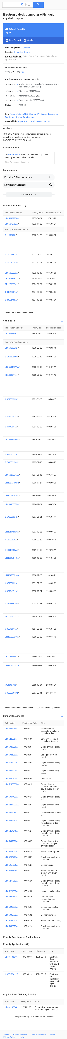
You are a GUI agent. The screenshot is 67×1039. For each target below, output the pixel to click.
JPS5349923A (11, 907)
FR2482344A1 (11, 375)
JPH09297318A (12, 637)
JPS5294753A (11, 857)
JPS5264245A (11, 831)
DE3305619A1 (11, 462)
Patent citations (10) (19, 114)
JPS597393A (11, 333)
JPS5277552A (11, 881)
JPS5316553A (11, 926)
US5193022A (11, 583)
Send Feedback (20, 1035)
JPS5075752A (11, 224)
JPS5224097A (11, 891)
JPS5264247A (11, 820)
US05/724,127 (11, 974)
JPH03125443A (12, 558)
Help (22, 1037)
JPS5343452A (11, 851)
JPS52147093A (12, 805)
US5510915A (11, 629)
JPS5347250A (11, 841)
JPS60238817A (12, 475)
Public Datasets (39, 1035)
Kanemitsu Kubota (22, 52)
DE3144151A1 (11, 416)
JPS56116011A (12, 367)
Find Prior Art (15, 40)
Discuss (46, 121)
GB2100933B (11, 399)
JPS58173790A (12, 439)
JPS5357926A (11, 865)
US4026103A (11, 300)
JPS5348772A (11, 915)
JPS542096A (11, 739)
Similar (30, 40)
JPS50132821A (12, 278)
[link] (29, 156)
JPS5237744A (11, 728)
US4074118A (11, 262)
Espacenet (23, 121)
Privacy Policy (9, 1037)
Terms (52, 1035)
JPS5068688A (11, 273)
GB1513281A (11, 292)
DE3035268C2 (11, 357)
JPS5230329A (11, 778)
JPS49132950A (12, 218)
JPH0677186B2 (12, 483)
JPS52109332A (12, 784)
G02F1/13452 (14, 154)
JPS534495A (11, 812)
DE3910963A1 (11, 550)
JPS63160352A (12, 504)
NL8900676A (11, 540)
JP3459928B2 (11, 656)
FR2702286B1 (11, 616)
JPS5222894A (11, 870)
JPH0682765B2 (12, 495)
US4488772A (11, 454)
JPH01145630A (12, 532)
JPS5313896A (11, 747)
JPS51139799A (12, 763)
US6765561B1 (11, 604)
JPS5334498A (11, 797)
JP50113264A (11, 957)
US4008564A (11, 254)
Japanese (25, 48)
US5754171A (11, 591)
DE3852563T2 (11, 517)
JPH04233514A (12, 575)
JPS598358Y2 (11, 348)
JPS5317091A (11, 920)
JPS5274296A (11, 770)
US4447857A (11, 427)
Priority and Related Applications (19, 117)
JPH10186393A (12, 665)
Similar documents (49, 114)
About (6, 1035)
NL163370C (10, 235)
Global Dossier (35, 121)
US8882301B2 (11, 693)
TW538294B (10, 685)
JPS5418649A (11, 897)
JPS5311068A (11, 755)
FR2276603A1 (11, 284)
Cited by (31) (34, 114)
